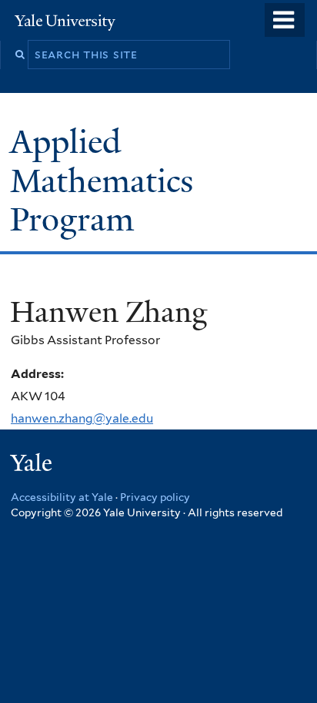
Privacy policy (155, 497)
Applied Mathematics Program (101, 180)
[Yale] (33, 465)
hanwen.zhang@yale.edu (82, 418)
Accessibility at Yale (62, 497)
